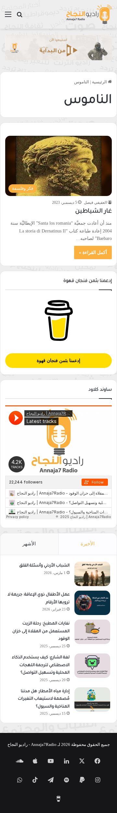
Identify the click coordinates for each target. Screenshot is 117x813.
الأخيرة (88, 543)
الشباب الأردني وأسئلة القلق (44, 566)
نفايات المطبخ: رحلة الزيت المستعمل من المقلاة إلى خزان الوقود (41, 631)
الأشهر (29, 543)
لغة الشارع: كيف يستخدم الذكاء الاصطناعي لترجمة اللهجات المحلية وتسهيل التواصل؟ (41, 665)
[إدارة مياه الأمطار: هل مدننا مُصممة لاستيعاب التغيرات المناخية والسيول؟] (92, 699)
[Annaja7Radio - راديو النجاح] (89, 14)
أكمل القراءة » (93, 252)
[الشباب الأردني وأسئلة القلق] (92, 574)
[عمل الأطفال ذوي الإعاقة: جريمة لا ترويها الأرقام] (92, 603)
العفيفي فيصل (95, 202)
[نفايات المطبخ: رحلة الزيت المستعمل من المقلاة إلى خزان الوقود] (92, 632)
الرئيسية (100, 81)
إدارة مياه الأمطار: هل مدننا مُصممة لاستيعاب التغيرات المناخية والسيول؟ (44, 699)
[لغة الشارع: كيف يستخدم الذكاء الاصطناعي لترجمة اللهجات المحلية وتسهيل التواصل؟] (92, 665)
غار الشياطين (93, 211)
